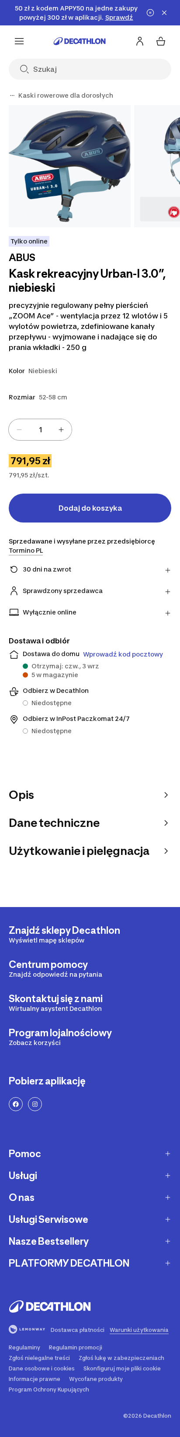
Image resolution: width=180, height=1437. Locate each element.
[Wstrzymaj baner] (150, 13)
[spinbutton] (40, 429)
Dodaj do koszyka (90, 508)
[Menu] (19, 41)
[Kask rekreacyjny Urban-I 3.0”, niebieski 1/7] (70, 166)
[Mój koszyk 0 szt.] (160, 41)
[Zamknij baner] (164, 13)
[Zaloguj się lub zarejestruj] (139, 41)
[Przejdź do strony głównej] (79, 41)
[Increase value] (61, 429)
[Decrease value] (19, 429)
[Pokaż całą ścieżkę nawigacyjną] (12, 95)
